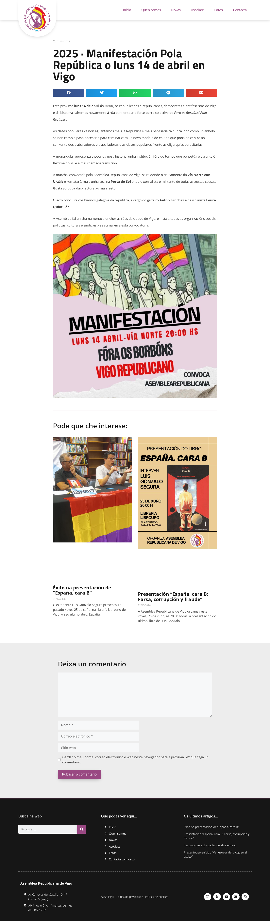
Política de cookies (156, 897)
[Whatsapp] (245, 896)
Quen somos (151, 10)
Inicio (127, 10)
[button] (68, 93)
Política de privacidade (129, 897)
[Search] (81, 829)
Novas (176, 10)
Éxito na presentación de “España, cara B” (82, 590)
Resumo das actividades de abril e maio (210, 845)
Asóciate (197, 10)
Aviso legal (107, 897)
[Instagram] (207, 896)
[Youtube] (226, 896)
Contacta (240, 10)
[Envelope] (235, 896)
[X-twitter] (217, 896)
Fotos (218, 10)
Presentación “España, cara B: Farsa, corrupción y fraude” (173, 596)
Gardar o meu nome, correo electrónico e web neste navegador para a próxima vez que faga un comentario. (135, 759)
